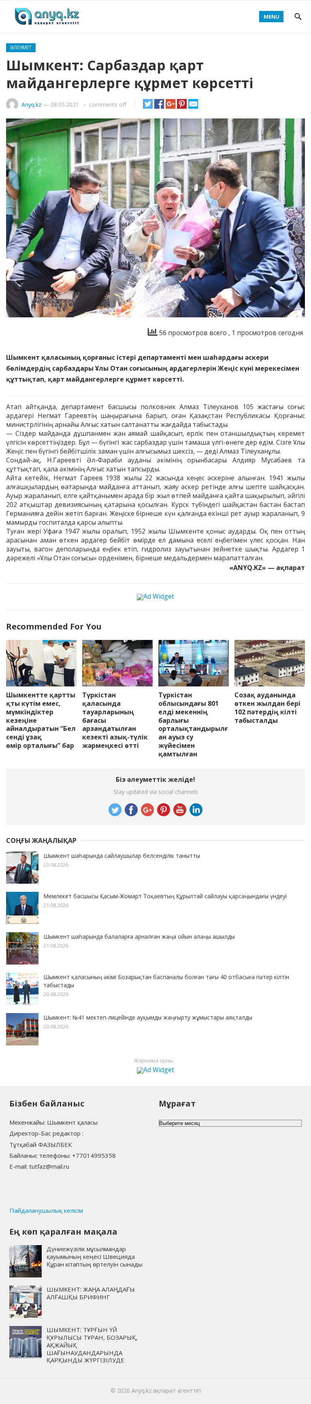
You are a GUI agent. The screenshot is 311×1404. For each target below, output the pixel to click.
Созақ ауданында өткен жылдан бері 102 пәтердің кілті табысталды (267, 707)
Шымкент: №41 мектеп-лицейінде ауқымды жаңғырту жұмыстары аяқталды (147, 1017)
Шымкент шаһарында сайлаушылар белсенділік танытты (121, 855)
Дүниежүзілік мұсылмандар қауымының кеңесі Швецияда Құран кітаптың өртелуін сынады (95, 1256)
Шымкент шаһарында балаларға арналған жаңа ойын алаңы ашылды (139, 936)
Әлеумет (21, 47)
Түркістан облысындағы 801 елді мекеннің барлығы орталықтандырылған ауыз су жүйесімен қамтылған (193, 724)
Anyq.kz (31, 104)
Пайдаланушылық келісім (46, 1210)
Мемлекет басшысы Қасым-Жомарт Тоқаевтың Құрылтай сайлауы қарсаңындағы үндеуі (165, 896)
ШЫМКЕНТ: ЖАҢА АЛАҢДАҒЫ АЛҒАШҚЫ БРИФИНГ (91, 1293)
